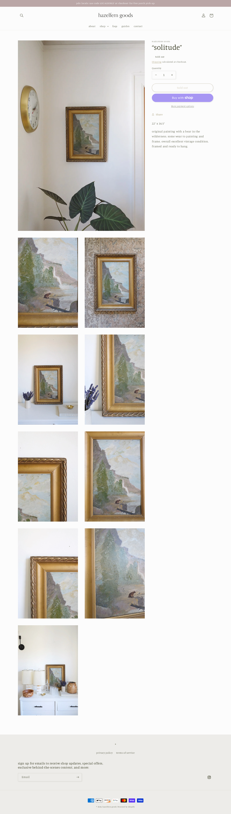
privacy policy (104, 752)
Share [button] (159, 114)
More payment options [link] (182, 106)
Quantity (156, 68)
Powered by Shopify (126, 807)
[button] (22, 15)
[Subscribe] (78, 777)
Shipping (156, 61)
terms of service (125, 752)
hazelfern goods (109, 807)
